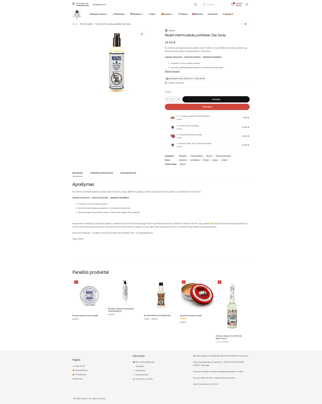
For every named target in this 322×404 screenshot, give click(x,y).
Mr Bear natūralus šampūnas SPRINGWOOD (121, 309)
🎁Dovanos (166, 14)
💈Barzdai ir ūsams (97, 14)
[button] (107, 14)
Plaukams (183, 156)
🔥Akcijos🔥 (228, 14)
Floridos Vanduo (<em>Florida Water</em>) (229, 337)
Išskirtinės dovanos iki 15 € (205, 384)
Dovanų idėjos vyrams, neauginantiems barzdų (214, 377)
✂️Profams (183, 14)
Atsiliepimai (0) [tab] (128, 172)
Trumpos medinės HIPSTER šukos (195, 116)
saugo (215, 160)
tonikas (224, 160)
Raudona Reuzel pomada (191, 134)
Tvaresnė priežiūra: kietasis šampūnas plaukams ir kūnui (218, 371)
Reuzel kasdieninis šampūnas (157, 315)
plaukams (183, 160)
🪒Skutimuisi (118, 14)
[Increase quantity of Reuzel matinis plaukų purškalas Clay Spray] (178, 99)
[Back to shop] (246, 24)
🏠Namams (212, 14)
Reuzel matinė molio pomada (85, 315)
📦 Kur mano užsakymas (143, 362)
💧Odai (151, 14)
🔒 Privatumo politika (143, 379)
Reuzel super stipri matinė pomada (195, 143)
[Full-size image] (142, 34)
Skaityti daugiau (172, 71)
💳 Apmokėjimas (80, 370)
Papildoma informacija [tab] (101, 172)
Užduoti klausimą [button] (176, 82)
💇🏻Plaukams (136, 14)
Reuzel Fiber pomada (189, 125)
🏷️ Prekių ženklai (140, 374)
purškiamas (195, 160)
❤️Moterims (197, 14)
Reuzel (172, 30)
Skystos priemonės (223, 156)
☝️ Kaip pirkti (78, 366)
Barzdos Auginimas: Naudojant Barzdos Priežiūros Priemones (220, 355)
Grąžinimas (77, 378)
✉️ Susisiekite (139, 370)
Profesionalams (197, 156)
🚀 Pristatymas (79, 374)
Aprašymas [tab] (77, 172)
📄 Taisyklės (138, 366)
